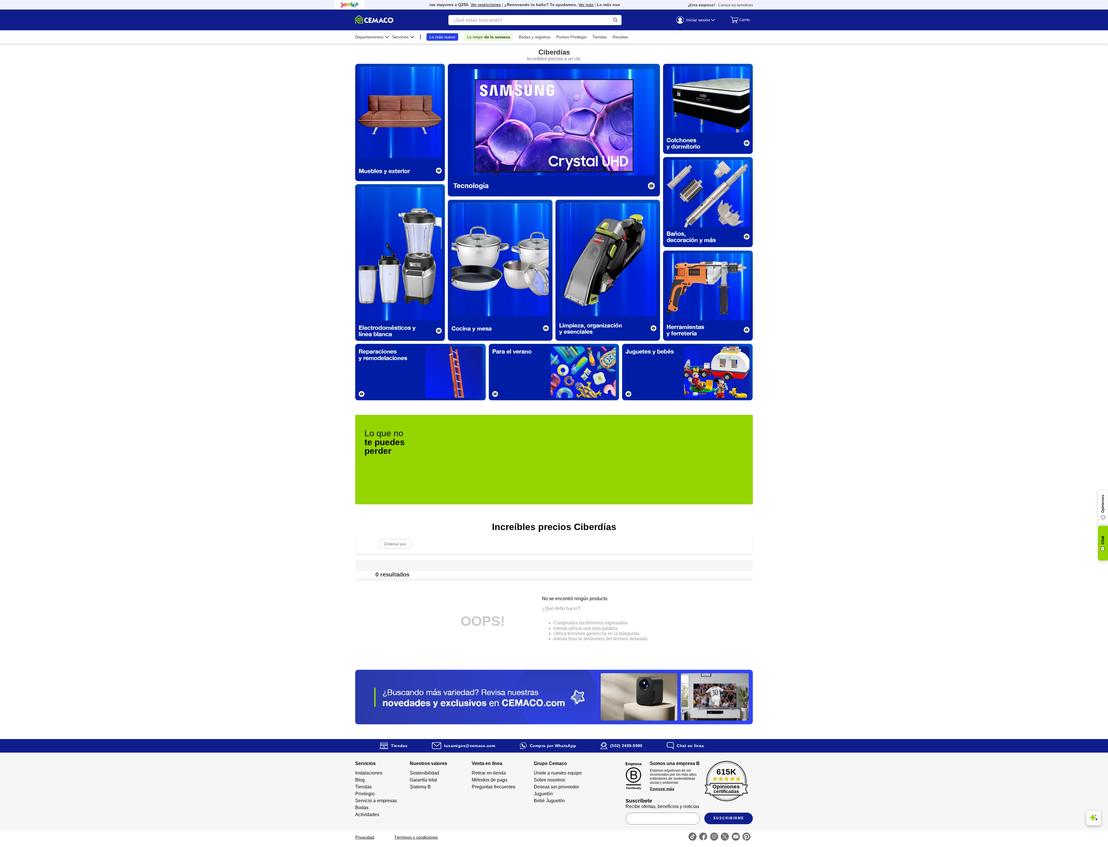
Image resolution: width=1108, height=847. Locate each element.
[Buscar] (615, 20)
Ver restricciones (460, 4)
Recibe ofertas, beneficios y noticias (662, 806)
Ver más (560, 4)
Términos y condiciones (416, 837)
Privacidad (364, 837)
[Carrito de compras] (739, 20)
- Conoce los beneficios (720, 5)
